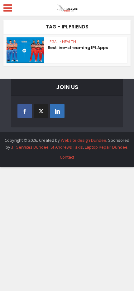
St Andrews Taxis (66, 147)
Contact (67, 157)
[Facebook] (24, 111)
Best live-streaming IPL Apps (78, 48)
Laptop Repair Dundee (106, 147)
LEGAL (53, 41)
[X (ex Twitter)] (41, 111)
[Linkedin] (57, 111)
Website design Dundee (83, 140)
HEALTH (69, 41)
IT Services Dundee (30, 147)
